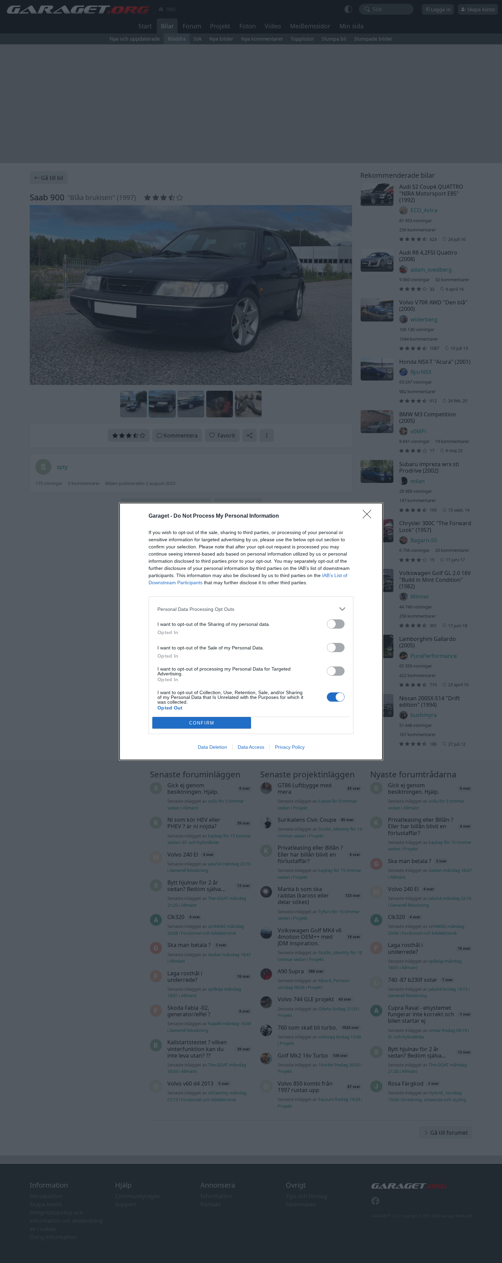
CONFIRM (201, 723)
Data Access (251, 747)
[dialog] (251, 631)
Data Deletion (212, 747)
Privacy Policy (290, 747)
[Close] (369, 516)
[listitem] (251, 609)
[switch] (336, 624)
